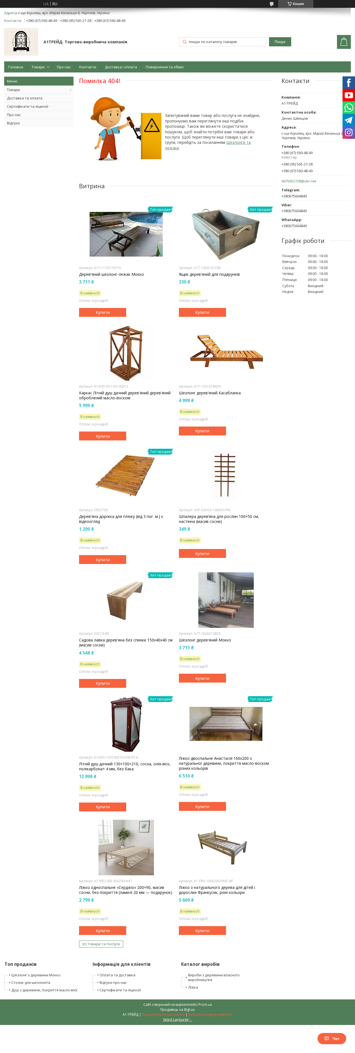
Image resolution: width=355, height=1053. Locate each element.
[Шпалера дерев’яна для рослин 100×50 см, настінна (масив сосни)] (226, 476)
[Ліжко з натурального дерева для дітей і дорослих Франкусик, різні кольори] (226, 847)
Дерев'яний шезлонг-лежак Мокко (111, 274)
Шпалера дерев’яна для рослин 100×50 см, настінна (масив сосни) (219, 519)
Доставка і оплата (121, 66)
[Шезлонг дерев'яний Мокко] (226, 600)
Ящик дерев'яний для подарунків (209, 274)
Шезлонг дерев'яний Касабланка (210, 392)
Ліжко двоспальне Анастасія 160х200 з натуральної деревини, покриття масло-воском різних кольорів (224, 763)
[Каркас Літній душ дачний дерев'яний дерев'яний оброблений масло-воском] (126, 353)
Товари (38, 66)
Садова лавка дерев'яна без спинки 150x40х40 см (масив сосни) (126, 643)
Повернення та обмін (165, 66)
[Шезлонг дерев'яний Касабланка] (226, 353)
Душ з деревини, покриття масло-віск (44, 989)
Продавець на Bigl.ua (177, 1009)
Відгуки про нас (113, 982)
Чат (336, 1038)
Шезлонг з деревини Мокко (35, 974)
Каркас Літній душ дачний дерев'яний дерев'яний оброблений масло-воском (125, 395)
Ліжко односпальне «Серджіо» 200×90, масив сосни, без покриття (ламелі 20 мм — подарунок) (125, 890)
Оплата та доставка (117, 974)
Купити (103, 312)
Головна (15, 66)
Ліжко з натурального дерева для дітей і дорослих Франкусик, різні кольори (217, 890)
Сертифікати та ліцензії (27, 106)
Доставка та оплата (24, 98)
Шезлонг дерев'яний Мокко (205, 640)
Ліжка (193, 987)
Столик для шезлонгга (30, 982)
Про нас (64, 66)
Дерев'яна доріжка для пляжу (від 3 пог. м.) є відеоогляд (121, 519)
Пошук (280, 42)
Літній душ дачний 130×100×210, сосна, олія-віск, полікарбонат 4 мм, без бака (125, 766)
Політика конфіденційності (210, 1014)
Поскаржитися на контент (163, 1014)
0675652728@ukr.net (299, 181)
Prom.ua (205, 1004)
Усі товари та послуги (101, 943)
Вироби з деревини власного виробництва (214, 977)
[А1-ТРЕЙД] (21, 42)
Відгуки (13, 123)
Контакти (87, 66)
